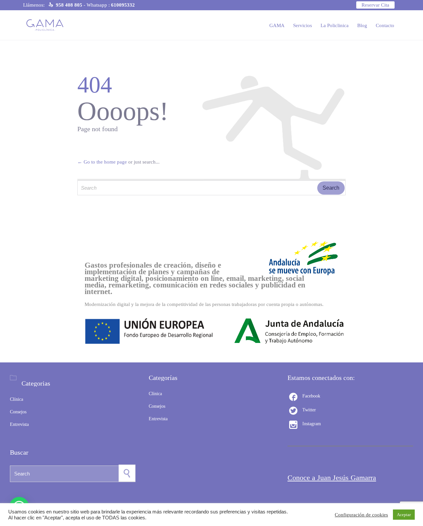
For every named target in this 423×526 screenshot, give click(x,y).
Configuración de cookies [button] (361, 514)
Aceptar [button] (404, 514)
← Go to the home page (102, 162)
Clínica (16, 399)
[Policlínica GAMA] (47, 25)
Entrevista (19, 424)
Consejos (18, 411)
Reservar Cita (375, 5)
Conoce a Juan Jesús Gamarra (332, 477)
